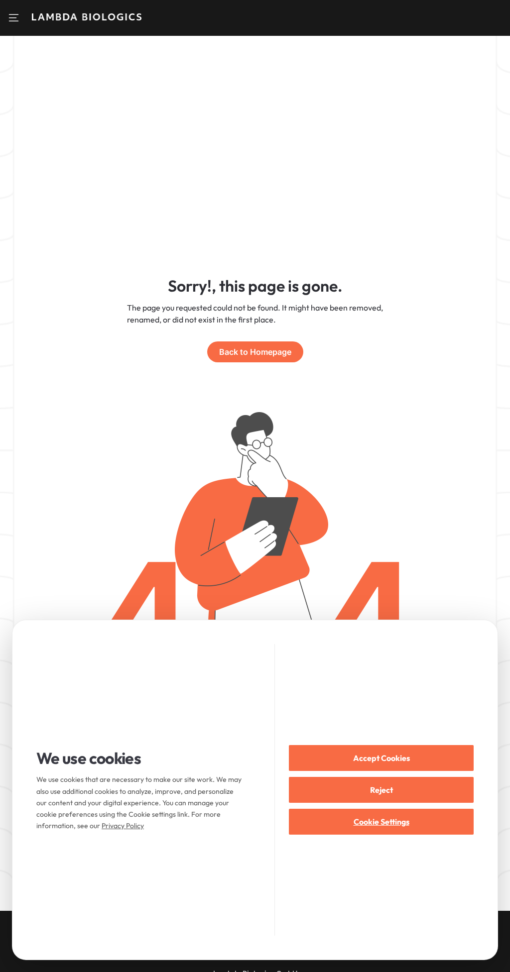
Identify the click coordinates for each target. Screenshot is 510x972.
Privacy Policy (123, 825)
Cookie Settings (381, 822)
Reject (381, 790)
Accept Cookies (381, 758)
